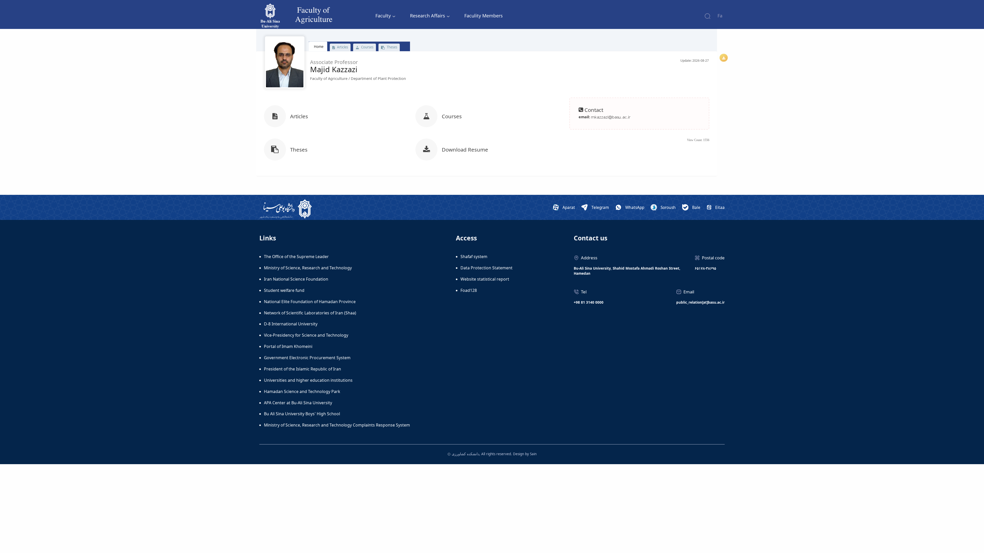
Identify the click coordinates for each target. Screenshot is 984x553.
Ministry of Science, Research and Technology (308, 268)
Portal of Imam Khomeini (288, 346)
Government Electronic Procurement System (307, 357)
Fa (719, 16)
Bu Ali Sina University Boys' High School (302, 414)
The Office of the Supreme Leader (296, 256)
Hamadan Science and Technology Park (302, 391)
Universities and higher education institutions (308, 380)
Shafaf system (473, 256)
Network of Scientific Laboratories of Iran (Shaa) (310, 313)
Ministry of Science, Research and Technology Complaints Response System (337, 425)
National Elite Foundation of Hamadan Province (310, 301)
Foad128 (468, 290)
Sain (533, 454)
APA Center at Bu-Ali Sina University (298, 403)
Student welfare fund (284, 290)
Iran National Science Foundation (296, 279)
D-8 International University (290, 324)
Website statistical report (484, 279)
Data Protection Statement (486, 268)
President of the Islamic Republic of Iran (302, 369)
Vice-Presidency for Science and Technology (306, 335)
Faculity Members (483, 16)
